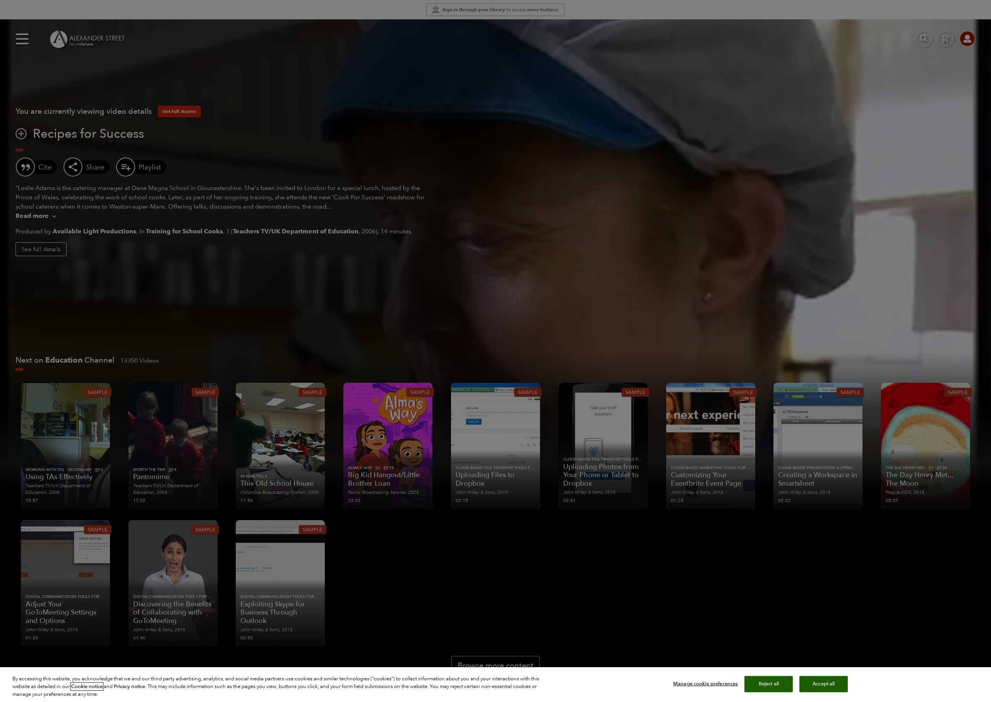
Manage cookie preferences (705, 683)
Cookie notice (87, 686)
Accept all (824, 683)
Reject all (769, 683)
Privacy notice (129, 686)
